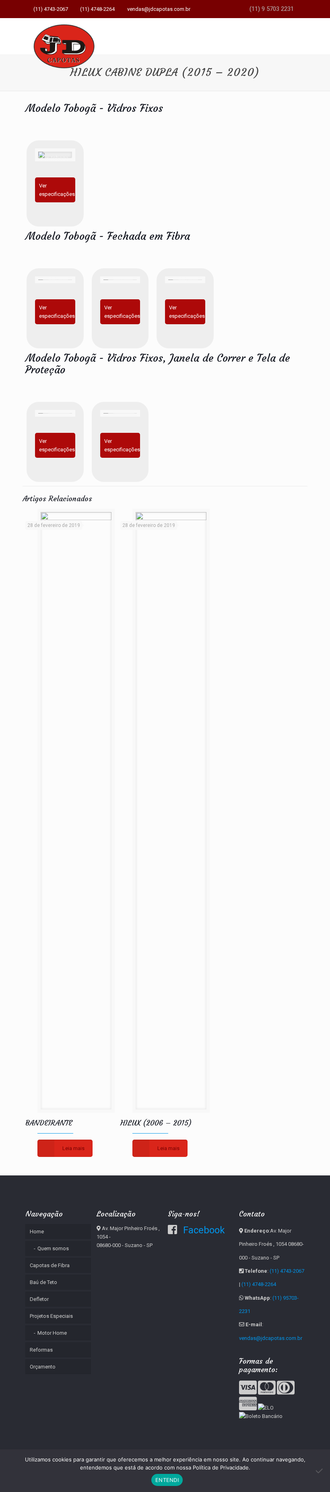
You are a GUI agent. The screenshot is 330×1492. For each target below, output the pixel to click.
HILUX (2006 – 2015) (156, 1123)
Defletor (39, 1299)
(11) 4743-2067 (50, 9)
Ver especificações (57, 190)
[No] (320, 1471)
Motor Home (52, 1333)
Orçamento (43, 1367)
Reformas (41, 1350)
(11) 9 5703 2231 (271, 8)
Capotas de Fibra (50, 1265)
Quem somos (53, 1248)
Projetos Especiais (51, 1316)
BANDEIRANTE (48, 1123)
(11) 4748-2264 (97, 9)
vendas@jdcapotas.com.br (158, 9)
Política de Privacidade (221, 1467)
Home (37, 1232)
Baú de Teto (43, 1282)
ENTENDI (167, 1480)
